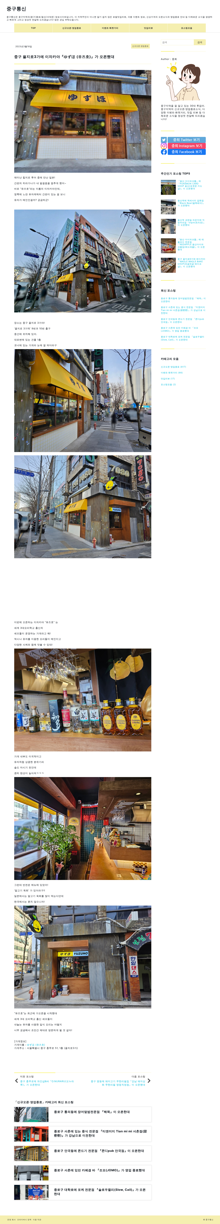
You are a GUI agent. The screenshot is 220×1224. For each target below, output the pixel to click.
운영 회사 (11, 1219)
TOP (33, 28)
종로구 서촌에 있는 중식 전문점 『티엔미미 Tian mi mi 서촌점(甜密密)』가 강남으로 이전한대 (183, 310)
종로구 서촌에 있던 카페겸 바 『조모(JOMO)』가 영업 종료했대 (179, 329)
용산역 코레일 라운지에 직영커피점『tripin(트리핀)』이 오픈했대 (191, 222)
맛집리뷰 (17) (168, 378)
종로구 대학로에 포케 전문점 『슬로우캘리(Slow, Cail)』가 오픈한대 (182, 338)
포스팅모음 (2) (168, 384)
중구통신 (16, 9)
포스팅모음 (186, 28)
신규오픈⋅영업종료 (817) (173, 366)
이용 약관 (37, 1219)
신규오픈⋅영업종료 (71, 28)
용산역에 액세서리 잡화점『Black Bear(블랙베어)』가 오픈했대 (191, 203)
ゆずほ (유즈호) (36, 1044)
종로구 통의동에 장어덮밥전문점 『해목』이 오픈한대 (183, 300)
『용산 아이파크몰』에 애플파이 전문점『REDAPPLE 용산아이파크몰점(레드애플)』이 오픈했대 (191, 244)
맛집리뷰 (148, 28)
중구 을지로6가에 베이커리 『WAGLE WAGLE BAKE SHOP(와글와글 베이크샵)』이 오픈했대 (191, 263)
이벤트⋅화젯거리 (110, 28)
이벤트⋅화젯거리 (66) (172, 372)
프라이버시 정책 (24, 1219)
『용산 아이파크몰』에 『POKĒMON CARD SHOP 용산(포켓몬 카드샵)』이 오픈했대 (190, 185)
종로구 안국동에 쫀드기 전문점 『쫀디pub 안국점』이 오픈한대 (182, 320)
